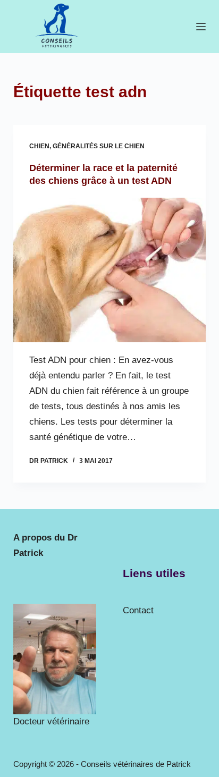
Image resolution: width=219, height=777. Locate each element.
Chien (39, 146)
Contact (138, 610)
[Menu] (201, 26)
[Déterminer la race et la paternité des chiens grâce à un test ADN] (109, 270)
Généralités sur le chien (99, 146)
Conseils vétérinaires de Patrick (136, 763)
